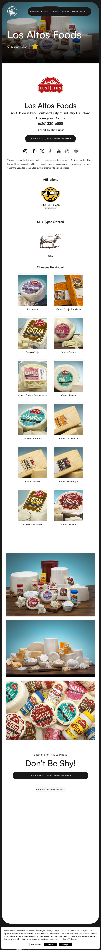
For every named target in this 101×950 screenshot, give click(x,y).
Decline (50, 945)
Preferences (36, 945)
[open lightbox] (50, 584)
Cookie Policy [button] (20, 939)
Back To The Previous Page (50, 789)
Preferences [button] (73, 939)
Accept (65, 945)
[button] (84, 12)
